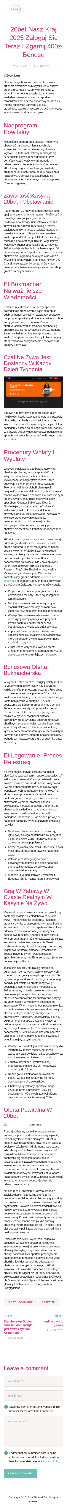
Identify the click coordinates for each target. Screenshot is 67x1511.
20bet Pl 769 (19, 66)
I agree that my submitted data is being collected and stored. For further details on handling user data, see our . (35, 1457)
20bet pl (48, 1302)
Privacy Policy (51, 1461)
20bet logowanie (20, 1302)
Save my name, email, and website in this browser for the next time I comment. (34, 1409)
